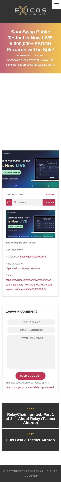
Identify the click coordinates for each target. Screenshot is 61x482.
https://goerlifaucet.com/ (33, 256)
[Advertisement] (30, 105)
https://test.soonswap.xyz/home (23, 268)
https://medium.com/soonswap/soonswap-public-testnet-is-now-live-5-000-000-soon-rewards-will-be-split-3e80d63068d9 (29, 285)
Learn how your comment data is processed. (30, 387)
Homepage (23, 55)
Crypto (39, 55)
